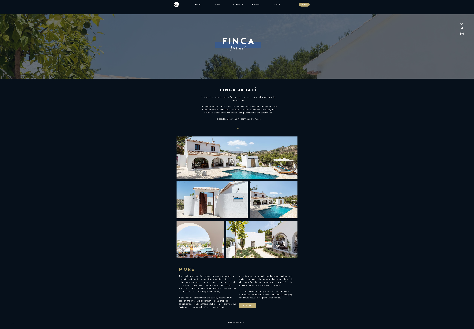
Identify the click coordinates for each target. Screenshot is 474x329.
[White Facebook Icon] (462, 29)
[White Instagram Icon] (462, 34)
